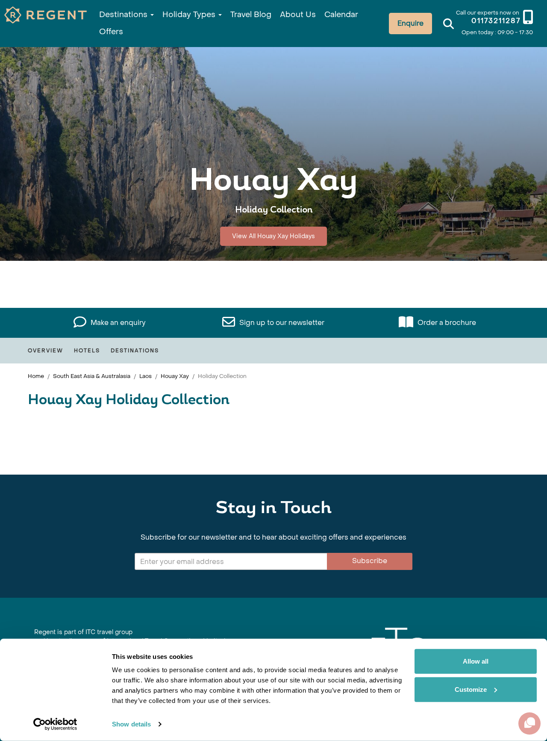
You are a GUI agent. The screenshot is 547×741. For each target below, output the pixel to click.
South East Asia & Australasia (91, 376)
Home (36, 376)
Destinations (124, 15)
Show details (131, 724)
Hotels (87, 350)
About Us (298, 15)
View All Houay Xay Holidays (273, 236)
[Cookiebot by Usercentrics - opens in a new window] (55, 724)
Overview (45, 350)
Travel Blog (250, 15)
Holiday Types (190, 15)
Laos (145, 376)
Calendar (341, 15)
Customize (471, 689)
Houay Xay (175, 376)
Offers (111, 32)
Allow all (475, 661)
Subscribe (369, 560)
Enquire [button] (410, 23)
